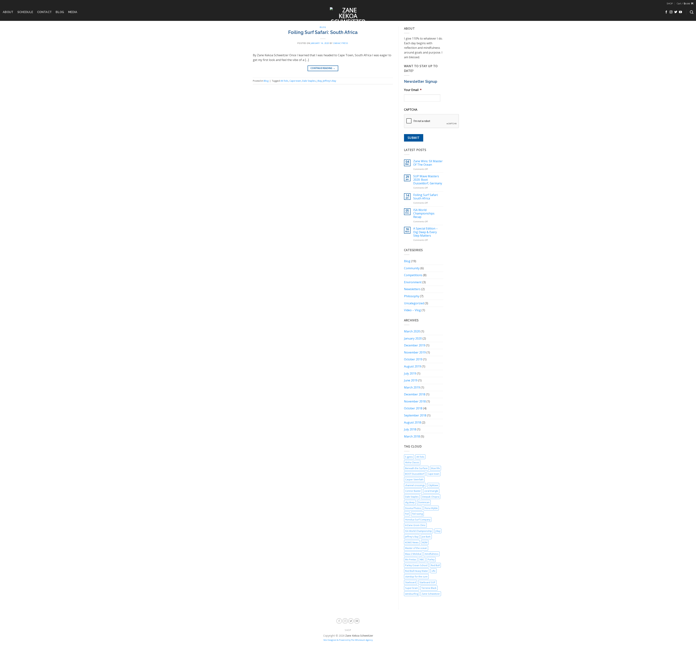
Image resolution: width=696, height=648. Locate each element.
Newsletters (412, 289)
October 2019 (413, 359)
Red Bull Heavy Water (416, 571)
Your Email (413, 90)
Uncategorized (414, 303)
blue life (435, 468)
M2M (424, 542)
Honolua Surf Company (417, 519)
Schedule (25, 12)
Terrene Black (428, 588)
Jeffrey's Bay (329, 80)
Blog (60, 12)
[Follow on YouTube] (680, 12)
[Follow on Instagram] (671, 12)
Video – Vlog (412, 310)
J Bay (319, 80)
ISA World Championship (418, 531)
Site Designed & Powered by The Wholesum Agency (348, 640)
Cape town (295, 80)
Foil (407, 513)
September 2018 (415, 415)
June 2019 (410, 380)
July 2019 (410, 373)
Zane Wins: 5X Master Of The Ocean (428, 163)
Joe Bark (426, 536)
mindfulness (431, 553)
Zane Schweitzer (431, 593)
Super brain (411, 588)
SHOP (670, 3)
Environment (413, 282)
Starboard (410, 582)
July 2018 (410, 429)
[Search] (691, 12)
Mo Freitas (410, 559)
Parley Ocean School (416, 565)
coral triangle (431, 490)
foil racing (417, 513)
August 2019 (412, 366)
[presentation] (431, 121)
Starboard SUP (427, 582)
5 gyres (409, 456)
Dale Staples (309, 80)
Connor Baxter (413, 490)
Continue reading (322, 68)
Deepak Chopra (430, 496)
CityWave (433, 485)
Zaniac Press (340, 43)
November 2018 (415, 401)
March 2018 (412, 436)
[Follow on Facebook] (666, 12)
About (8, 12)
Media (72, 12)
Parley (431, 559)
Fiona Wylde (431, 508)
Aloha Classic (412, 462)
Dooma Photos (413, 508)
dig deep (410, 502)
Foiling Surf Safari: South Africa (323, 32)
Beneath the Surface (416, 468)
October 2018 (413, 408)
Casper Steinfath (414, 479)
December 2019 (414, 345)
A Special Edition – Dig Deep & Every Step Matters (425, 232)
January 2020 (413, 338)
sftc (434, 571)
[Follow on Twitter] (675, 12)
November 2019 (415, 352)
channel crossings (415, 485)
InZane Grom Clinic (415, 525)
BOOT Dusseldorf (414, 473)
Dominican (424, 502)
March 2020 (412, 331)
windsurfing (411, 593)
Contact (44, 12)
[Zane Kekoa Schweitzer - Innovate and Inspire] (348, 14)
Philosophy (411, 296)
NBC (422, 559)
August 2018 (412, 422)
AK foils (284, 80)
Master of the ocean (416, 548)
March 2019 (412, 387)
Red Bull (435, 565)
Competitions (413, 275)
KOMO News (412, 542)
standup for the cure (416, 576)
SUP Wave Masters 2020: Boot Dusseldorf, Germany (427, 180)
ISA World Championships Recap (423, 213)
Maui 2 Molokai (413, 553)
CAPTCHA (410, 110)
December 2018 (414, 394)
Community (412, 268)
